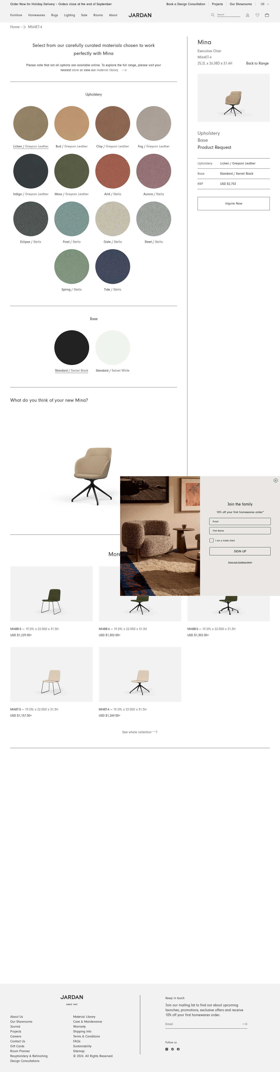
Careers (15, 1036)
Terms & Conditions (86, 1036)
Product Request (214, 147)
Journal (15, 1026)
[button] (31, 127)
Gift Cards (17, 1046)
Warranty (79, 1026)
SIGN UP (240, 551)
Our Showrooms (241, 4)
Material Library (84, 1016)
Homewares (36, 15)
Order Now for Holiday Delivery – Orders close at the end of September (61, 4)
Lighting (69, 15)
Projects (217, 4)
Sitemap (78, 1051)
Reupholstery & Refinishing (29, 1056)
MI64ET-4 (35, 27)
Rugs (54, 15)
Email (169, 1024)
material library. (109, 70)
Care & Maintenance (87, 1021)
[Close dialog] (276, 480)
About (113, 15)
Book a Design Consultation (185, 4)
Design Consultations (25, 1061)
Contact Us (17, 1041)
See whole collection (137, 732)
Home (15, 27)
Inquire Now (233, 203)
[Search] (212, 15)
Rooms (98, 15)
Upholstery (209, 133)
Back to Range (257, 64)
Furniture (16, 15)
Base (203, 140)
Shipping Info (82, 1031)
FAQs (77, 1041)
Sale (84, 15)
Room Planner (20, 1051)
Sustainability (82, 1046)
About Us (16, 1016)
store (75, 70)
